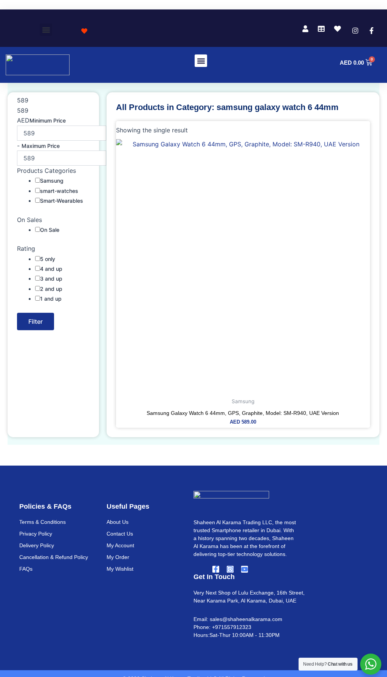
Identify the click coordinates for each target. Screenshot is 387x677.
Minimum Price (47, 120)
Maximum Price (41, 146)
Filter (35, 321)
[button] (4, 5)
